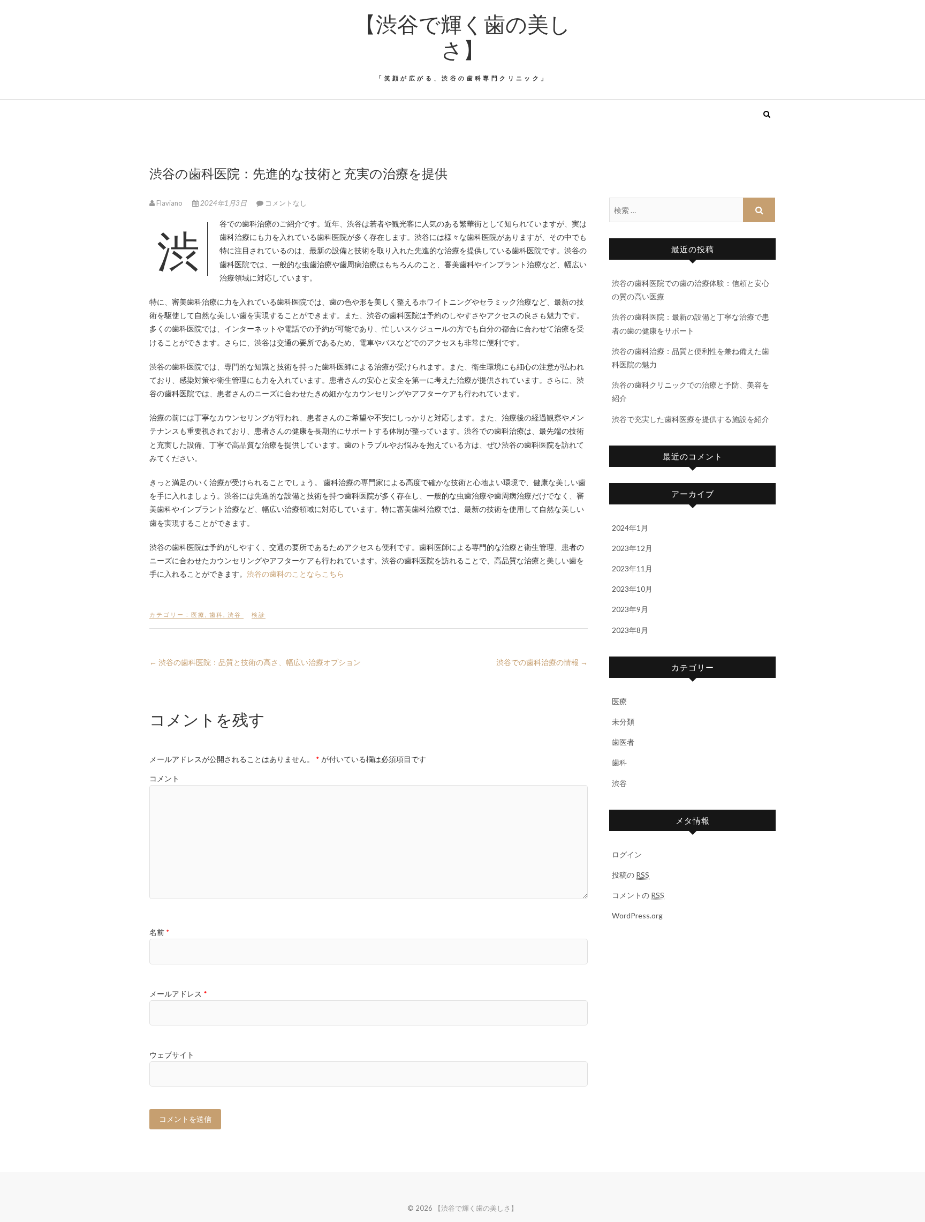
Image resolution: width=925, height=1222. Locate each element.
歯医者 (623, 741)
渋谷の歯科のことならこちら (295, 573)
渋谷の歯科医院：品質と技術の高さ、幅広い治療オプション (255, 662)
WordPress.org (637, 915)
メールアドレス (178, 993)
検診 (259, 614)
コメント (164, 778)
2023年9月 (630, 609)
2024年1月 (630, 527)
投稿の (630, 874)
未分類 (623, 721)
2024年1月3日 (223, 203)
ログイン (627, 854)
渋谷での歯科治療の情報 (542, 662)
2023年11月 (632, 568)
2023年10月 (632, 588)
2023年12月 (632, 548)
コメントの (638, 895)
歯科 (216, 614)
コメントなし (286, 203)
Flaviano (169, 203)
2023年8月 (630, 630)
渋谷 (234, 614)
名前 (159, 932)
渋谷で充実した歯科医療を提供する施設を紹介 (690, 419)
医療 (198, 614)
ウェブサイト (171, 1054)
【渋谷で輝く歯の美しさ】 (462, 36)
